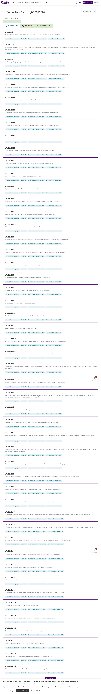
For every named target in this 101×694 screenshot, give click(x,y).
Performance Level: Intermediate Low (37, 39)
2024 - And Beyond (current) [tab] (31, 21)
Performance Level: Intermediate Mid (37, 78)
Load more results (50, 678)
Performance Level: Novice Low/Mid (37, 518)
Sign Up (79, 2)
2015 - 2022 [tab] (7, 21)
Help (97, 2)
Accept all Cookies (22, 691)
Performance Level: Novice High (36, 91)
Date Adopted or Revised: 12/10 (56, 39)
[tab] (11, 26)
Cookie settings (8, 691)
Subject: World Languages (12, 39)
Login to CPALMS (87, 2)
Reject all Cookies (36, 691)
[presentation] (7, 21)
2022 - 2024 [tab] (17, 21)
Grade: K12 (23, 39)
